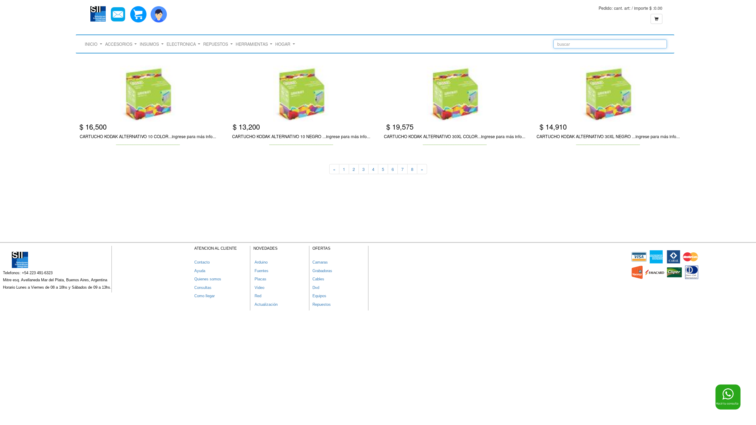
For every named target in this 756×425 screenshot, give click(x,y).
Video (258, 287)
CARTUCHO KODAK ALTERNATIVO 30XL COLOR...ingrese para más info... (454, 136)
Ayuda (199, 271)
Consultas (202, 287)
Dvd (315, 287)
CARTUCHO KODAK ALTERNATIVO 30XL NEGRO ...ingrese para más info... (608, 136)
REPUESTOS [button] (216, 44)
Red (257, 296)
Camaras (320, 262)
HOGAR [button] (283, 44)
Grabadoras (322, 271)
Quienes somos (207, 279)
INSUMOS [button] (150, 44)
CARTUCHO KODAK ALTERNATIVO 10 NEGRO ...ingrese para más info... (301, 136)
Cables (318, 279)
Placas (259, 279)
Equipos (319, 296)
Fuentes (260, 271)
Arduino (260, 262)
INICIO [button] (92, 44)
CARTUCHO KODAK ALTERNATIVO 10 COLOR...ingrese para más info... (148, 136)
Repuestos (321, 304)
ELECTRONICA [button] (182, 44)
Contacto (202, 262)
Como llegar (204, 296)
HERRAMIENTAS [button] (252, 44)
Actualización (265, 304)
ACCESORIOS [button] (119, 44)
